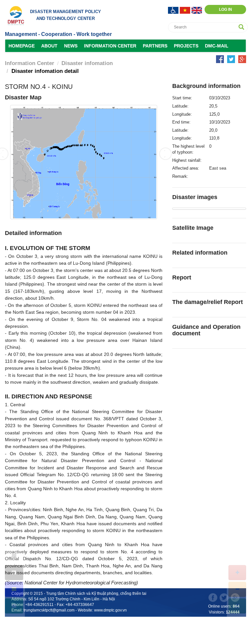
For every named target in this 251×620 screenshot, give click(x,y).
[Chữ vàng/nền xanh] (14, 589)
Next (165, 153)
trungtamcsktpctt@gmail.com (49, 610)
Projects (186, 45)
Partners (155, 45)
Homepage (21, 45)
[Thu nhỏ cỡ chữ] (237, 589)
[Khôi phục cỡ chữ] (237, 605)
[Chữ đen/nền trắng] (14, 555)
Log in (225, 9)
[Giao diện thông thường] (14, 605)
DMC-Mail (216, 45)
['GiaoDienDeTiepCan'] (174, 9)
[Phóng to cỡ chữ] (237, 572)
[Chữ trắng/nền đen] (14, 572)
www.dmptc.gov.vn (110, 610)
